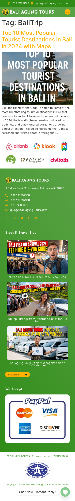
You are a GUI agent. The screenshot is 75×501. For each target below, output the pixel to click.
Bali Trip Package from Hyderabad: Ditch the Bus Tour (38, 320)
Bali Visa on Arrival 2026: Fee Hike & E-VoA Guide (36, 277)
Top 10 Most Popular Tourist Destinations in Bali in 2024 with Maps (37, 39)
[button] (67, 12)
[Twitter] (21, 218)
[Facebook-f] (7, 218)
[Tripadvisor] (35, 218)
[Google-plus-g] (28, 218)
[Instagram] (14, 218)
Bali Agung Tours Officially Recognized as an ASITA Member (37, 364)
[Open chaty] (65, 492)
